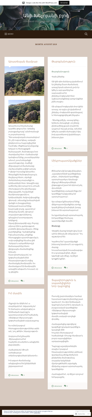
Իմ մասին (15, 293)
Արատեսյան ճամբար (23, 61)
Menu (10, 34)
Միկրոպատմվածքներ (67, 160)
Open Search (85, 34)
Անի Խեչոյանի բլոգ (46, 16)
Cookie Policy (37, 413)
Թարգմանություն (63, 61)
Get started (64, 3)
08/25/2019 (15, 281)
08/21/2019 (58, 148)
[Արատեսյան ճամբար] (24, 81)
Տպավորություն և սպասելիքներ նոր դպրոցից (64, 283)
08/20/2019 (58, 268)
